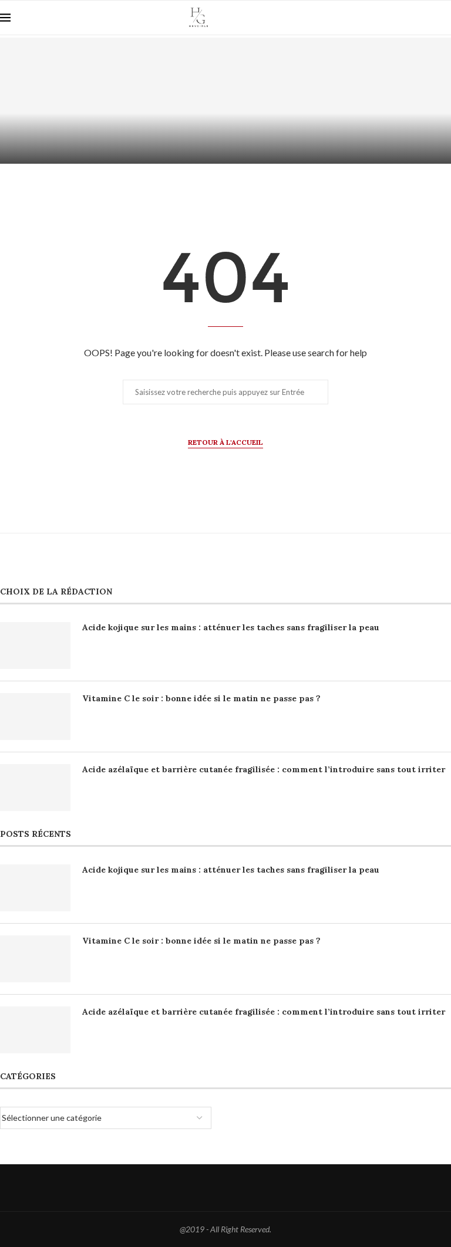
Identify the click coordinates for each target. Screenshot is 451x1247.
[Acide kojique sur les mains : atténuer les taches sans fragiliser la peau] (35, 645)
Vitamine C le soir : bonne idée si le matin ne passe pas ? (201, 698)
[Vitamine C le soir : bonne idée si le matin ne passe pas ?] (35, 716)
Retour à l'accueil (225, 442)
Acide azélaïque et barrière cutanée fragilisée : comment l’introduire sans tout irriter (263, 769)
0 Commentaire (144, 149)
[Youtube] (406, 18)
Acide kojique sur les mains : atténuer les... (113, 122)
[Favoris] (445, 18)
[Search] (424, 18)
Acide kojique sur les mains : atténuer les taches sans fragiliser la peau (230, 627)
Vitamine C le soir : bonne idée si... (338, 122)
